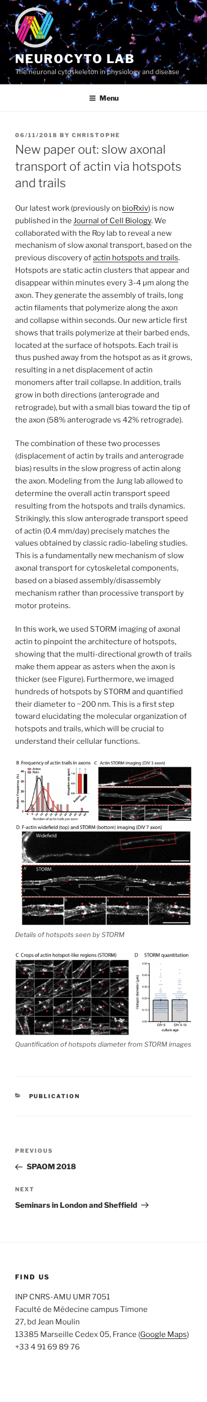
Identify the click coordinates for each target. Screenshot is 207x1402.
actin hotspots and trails (135, 257)
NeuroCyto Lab (75, 59)
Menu (109, 98)
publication (54, 1096)
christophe (96, 135)
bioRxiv (135, 208)
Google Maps (163, 1334)
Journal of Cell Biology (112, 220)
